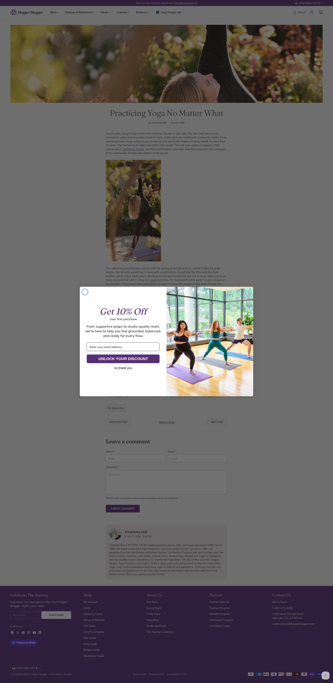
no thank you (123, 368)
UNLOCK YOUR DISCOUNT (123, 359)
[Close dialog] (85, 292)
